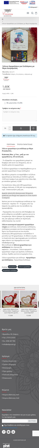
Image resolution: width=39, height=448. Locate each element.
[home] (2, 19)
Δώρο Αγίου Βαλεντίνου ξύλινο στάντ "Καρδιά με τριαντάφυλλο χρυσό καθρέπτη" (11, 311)
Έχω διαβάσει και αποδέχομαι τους (15, 426)
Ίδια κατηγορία (19, 288)
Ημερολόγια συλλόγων (10, 270)
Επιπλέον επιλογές (9, 100)
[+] (10, 127)
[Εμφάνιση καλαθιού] (36, 13)
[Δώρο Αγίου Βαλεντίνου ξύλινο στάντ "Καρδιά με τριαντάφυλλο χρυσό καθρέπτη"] (10, 299)
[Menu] (28, 13)
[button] (21, 128)
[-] (10, 129)
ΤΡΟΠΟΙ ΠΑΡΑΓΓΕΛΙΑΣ (24, 144)
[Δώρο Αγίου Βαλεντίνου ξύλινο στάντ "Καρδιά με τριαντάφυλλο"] (28, 299)
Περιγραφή (11, 144)
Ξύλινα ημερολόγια (24, 267)
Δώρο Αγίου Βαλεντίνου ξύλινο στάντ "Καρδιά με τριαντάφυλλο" (29, 311)
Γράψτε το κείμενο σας (11, 108)
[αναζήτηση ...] (32, 13)
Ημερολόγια (12, 267)
